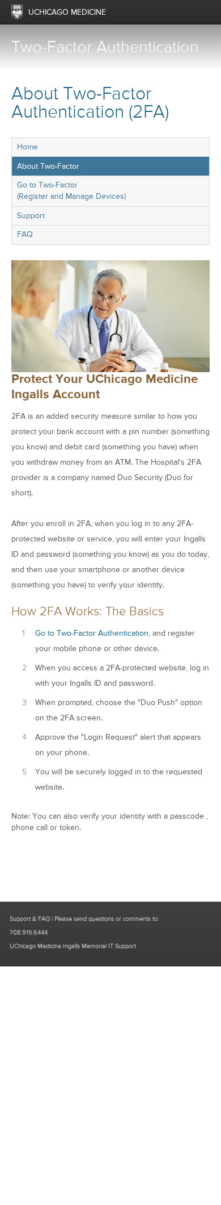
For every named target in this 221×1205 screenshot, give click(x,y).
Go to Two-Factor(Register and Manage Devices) (71, 191)
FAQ (25, 235)
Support (31, 216)
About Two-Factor (48, 166)
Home (27, 147)
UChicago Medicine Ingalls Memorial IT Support (73, 946)
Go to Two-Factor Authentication (91, 633)
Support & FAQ (30, 919)
